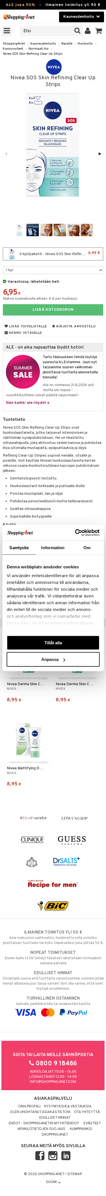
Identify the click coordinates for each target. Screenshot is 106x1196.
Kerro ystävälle (25, 333)
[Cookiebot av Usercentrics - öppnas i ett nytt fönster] (75, 532)
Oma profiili (29, 1106)
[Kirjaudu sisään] (88, 31)
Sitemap (74, 1174)
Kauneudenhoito (43, 43)
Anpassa (50, 659)
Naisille (66, 43)
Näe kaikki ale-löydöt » (27, 402)
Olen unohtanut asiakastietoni (40, 1112)
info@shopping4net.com (53, 1082)
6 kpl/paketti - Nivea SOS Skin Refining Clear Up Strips (61, 254)
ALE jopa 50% (20, 5)
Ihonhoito (85, 43)
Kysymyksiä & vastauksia (68, 1106)
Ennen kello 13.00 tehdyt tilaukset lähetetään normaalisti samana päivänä (53, 958)
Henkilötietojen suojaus (41, 1129)
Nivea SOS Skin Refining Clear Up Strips (32, 54)
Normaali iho (39, 49)
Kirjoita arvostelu (75, 326)
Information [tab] (52, 547)
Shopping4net (14, 43)
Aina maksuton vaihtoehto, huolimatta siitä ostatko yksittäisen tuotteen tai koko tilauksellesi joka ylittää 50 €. (53, 937)
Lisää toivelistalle (27, 326)
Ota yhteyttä (87, 1112)
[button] (99, 31)
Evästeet (92, 1123)
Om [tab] (86, 547)
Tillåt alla (53, 642)
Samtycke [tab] (19, 547)
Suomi (52, 1182)
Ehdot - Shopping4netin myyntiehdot (44, 1123)
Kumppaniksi (81, 1129)
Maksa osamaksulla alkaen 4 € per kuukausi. (40, 298)
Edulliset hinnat (55, 1118)
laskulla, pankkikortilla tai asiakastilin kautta (53, 1001)
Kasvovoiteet (13, 49)
